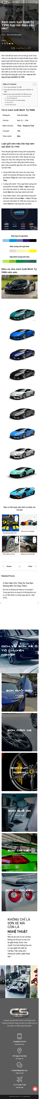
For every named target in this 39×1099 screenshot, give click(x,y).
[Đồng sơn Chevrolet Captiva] (28, 544)
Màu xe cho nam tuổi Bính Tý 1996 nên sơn (18, 94)
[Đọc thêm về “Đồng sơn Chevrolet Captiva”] (34, 538)
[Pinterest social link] (12, 43)
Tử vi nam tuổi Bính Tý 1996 (13, 87)
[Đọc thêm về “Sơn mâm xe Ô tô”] (16, 538)
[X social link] (5, 43)
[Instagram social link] (7, 43)
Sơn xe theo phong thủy (14, 35)
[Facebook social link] (2, 43)
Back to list (19, 566)
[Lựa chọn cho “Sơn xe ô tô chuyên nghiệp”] (34, 517)
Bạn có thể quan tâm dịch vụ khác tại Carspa (19, 96)
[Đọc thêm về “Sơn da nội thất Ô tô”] (16, 517)
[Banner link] (19, 692)
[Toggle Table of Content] (33, 84)
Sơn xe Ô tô (10, 102)
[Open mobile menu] (37, 3)
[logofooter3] (19, 1013)
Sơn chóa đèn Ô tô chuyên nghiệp (16, 100)
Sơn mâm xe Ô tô (11, 104)
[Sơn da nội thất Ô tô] (10, 522)
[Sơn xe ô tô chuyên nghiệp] (28, 522)
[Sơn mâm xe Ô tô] (10, 544)
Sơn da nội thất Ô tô (10, 533)
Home (3, 35)
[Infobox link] (19, 1039)
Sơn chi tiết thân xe (12, 98)
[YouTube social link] (9, 43)
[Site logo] (5, 3)
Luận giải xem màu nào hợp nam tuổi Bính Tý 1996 (18, 91)
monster (3, 40)
